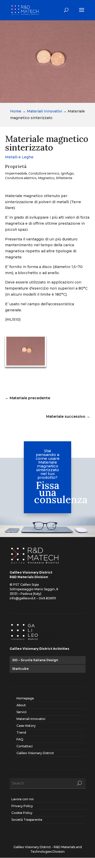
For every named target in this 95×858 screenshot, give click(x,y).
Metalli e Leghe (19, 157)
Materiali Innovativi (44, 111)
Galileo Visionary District (35, 753)
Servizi (21, 712)
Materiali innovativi (30, 719)
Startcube (20, 669)
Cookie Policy (21, 813)
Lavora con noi (22, 799)
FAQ (19, 739)
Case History (26, 726)
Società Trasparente (26, 820)
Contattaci (24, 746)
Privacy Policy (22, 806)
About (21, 705)
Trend (21, 732)
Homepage (25, 698)
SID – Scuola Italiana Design (35, 660)
